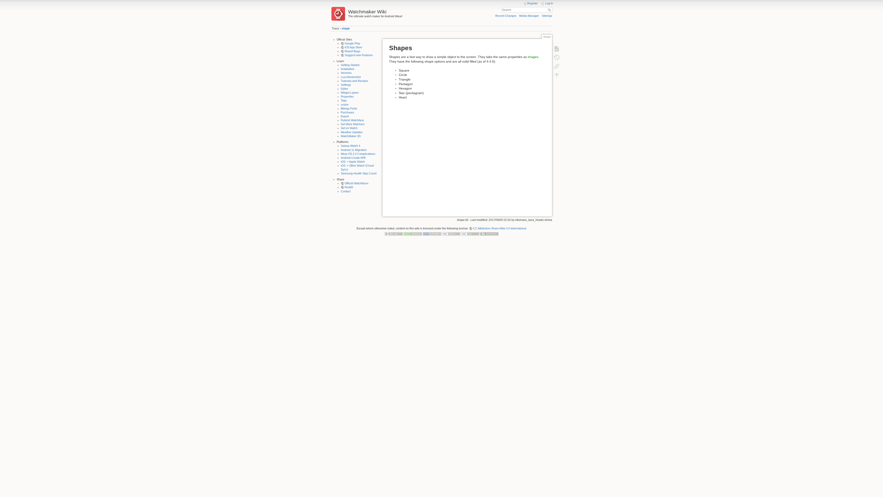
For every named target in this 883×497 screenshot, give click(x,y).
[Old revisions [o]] (556, 57)
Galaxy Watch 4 (350, 145)
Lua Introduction (351, 77)
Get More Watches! (352, 124)
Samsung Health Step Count (358, 173)
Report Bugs (352, 51)
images (533, 57)
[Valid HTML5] (451, 233)
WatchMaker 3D (351, 136)
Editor (344, 88)
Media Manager (529, 15)
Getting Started (350, 65)
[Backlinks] (556, 66)
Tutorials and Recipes (354, 81)
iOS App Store (353, 47)
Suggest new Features (359, 55)
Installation (347, 69)
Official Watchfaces (356, 183)
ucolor (345, 104)
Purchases (347, 112)
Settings (346, 85)
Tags (344, 100)
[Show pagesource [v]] (556, 48)
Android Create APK (353, 157)
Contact (345, 191)
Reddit (349, 187)
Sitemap (547, 15)
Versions (346, 73)
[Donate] (413, 233)
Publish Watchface (352, 120)
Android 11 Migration (354, 150)
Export (345, 116)
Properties (347, 96)
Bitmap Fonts (349, 108)
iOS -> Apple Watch (353, 161)
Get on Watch (349, 128)
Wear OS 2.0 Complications (358, 154)
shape (346, 28)
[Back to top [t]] (556, 75)
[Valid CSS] (470, 233)
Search (550, 10)
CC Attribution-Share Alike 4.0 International (499, 228)
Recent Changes (505, 15)
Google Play (352, 43)
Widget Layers (350, 92)
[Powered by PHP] (432, 233)
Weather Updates (352, 132)
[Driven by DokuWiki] (489, 233)
